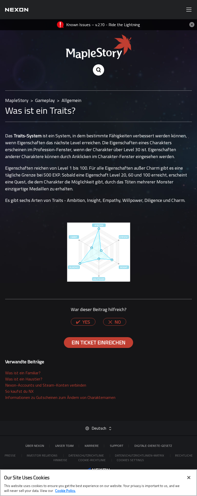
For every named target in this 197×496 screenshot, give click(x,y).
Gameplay (45, 100)
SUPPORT (116, 445)
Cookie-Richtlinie (92, 460)
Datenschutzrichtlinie (86, 455)
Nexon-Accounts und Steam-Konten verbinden (45, 385)
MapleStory (16, 100)
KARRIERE (92, 445)
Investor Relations (42, 455)
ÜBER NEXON (34, 445)
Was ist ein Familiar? (23, 373)
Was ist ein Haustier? (23, 379)
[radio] (83, 322)
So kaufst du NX (19, 391)
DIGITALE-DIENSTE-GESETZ (153, 445)
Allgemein (71, 100)
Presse (10, 455)
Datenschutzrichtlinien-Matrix (140, 455)
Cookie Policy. (65, 490)
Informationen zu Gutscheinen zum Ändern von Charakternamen (60, 397)
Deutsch (99, 428)
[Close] (188, 477)
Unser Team (64, 445)
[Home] (16, 9)
